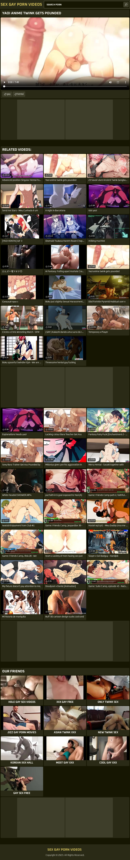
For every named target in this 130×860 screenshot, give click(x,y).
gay (8, 94)
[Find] (126, 4)
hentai (20, 94)
